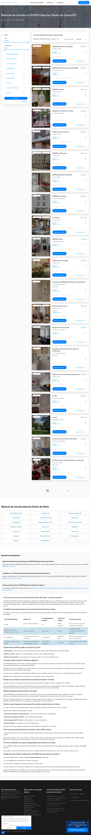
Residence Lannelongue (60, 260)
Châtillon (74, 527)
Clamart (16, 517)
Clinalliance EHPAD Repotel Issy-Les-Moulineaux (68, 282)
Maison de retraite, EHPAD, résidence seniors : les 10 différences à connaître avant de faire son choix (56, 810)
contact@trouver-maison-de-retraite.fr (80, 800)
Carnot (54, 417)
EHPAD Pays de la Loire (29, 807)
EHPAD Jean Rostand (59, 153)
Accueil (3, 20)
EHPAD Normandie (28, 801)
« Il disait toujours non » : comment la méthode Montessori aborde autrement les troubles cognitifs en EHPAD (56, 798)
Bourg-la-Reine (45, 536)
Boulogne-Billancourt (45, 522)
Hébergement (10, 68)
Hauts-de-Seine (20, 20)
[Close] (87, 822)
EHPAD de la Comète (59, 196)
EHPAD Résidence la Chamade (62, 46)
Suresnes (74, 517)
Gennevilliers (45, 540)
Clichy (16, 540)
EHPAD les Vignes (58, 89)
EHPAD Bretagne (28, 809)
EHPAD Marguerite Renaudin (62, 175)
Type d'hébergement (12, 54)
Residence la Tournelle (61, 588)
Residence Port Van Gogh (60, 327)
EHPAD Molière (57, 239)
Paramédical (10, 78)
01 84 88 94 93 (74, 797)
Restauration (10, 73)
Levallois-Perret (45, 517)
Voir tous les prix (10, 566)
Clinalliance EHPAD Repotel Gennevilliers (43, 588)
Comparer (85, 46)
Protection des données (18, 831)
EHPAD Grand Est (28, 798)
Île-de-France (10, 20)
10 (68, 490)
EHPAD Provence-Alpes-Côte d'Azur (32, 814)
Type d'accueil (10, 63)
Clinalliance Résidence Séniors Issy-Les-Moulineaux (65, 350)
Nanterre (45, 527)
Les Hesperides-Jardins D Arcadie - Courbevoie (68, 460)
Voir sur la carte (69, 39)
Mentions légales (5, 831)
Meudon (75, 531)
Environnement (11, 59)
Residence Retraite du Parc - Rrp (78, 588)
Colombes (45, 513)
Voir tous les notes (7, 590)
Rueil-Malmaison (16, 513)
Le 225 (54, 396)
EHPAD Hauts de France (29, 796)
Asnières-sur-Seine (75, 513)
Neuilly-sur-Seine (16, 527)
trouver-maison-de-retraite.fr (9, 829)
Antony (16, 536)
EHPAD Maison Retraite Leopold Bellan (65, 68)
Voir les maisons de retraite (14, 578)
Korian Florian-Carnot (59, 306)
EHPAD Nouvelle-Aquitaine (30, 813)
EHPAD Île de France (29, 800)
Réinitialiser (24, 101)
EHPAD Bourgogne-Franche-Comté (32, 805)
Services (9, 83)
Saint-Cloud (45, 531)
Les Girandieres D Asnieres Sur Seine (64, 439)
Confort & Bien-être (12, 88)
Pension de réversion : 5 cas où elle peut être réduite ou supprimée (56, 804)
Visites (8, 92)
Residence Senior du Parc (60, 132)
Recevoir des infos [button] (59, 61)
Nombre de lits (8, 45)
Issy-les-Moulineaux (74, 522)
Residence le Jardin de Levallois (62, 111)
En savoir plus (80, 61)
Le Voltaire (56, 217)
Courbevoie (16, 522)
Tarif (5, 38)
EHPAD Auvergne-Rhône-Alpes (31, 811)
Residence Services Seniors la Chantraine (66, 374)
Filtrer (17, 98)
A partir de (55, 51)
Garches (16, 531)
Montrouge (75, 536)
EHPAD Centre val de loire (30, 803)
